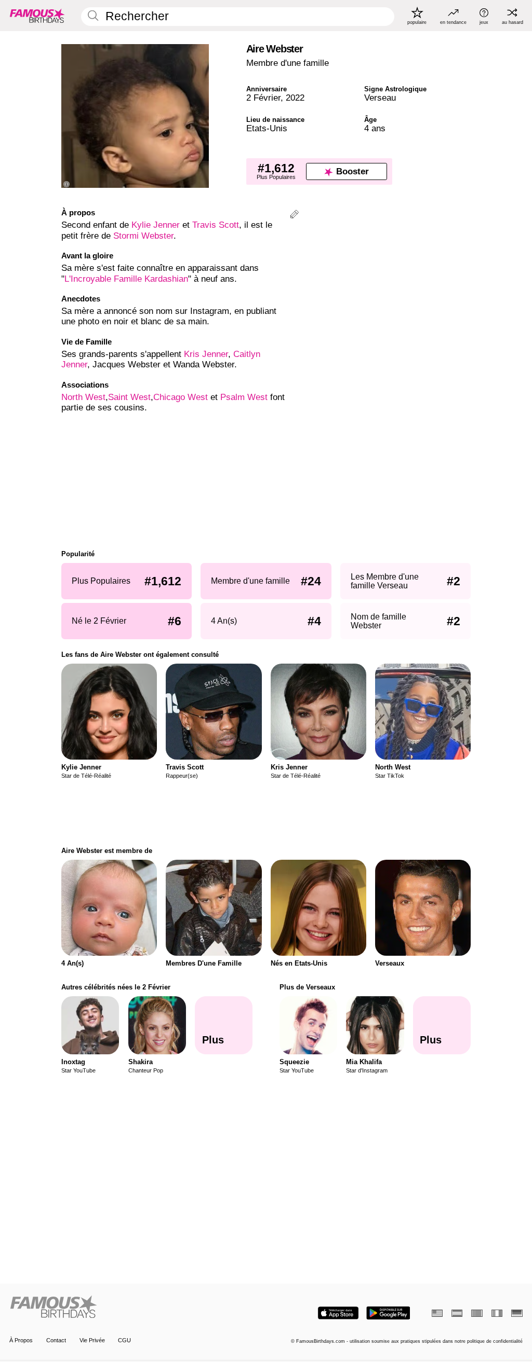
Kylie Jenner (155, 225)
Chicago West (180, 397)
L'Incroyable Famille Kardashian (126, 279)
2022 (295, 98)
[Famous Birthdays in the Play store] (388, 1312)
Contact (56, 1340)
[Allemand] (516, 1313)
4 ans (374, 128)
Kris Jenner (206, 354)
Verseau (380, 98)
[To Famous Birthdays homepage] (37, 15)
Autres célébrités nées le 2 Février (115, 987)
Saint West (129, 397)
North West (83, 397)
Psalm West (244, 397)
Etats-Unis (266, 128)
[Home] (135, 1307)
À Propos (21, 1340)
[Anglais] (437, 1313)
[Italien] (496, 1313)
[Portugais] (476, 1313)
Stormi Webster (143, 236)
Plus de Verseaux (307, 987)
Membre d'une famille (287, 63)
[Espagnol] (456, 1313)
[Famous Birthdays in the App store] (338, 1312)
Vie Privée (92, 1340)
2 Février (263, 98)
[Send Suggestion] (294, 216)
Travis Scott (215, 225)
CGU (124, 1340)
